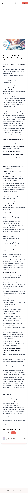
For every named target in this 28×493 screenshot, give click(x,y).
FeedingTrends (9, 3)
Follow (13, 432)
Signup (25, 3)
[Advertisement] (14, 21)
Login (19, 3)
